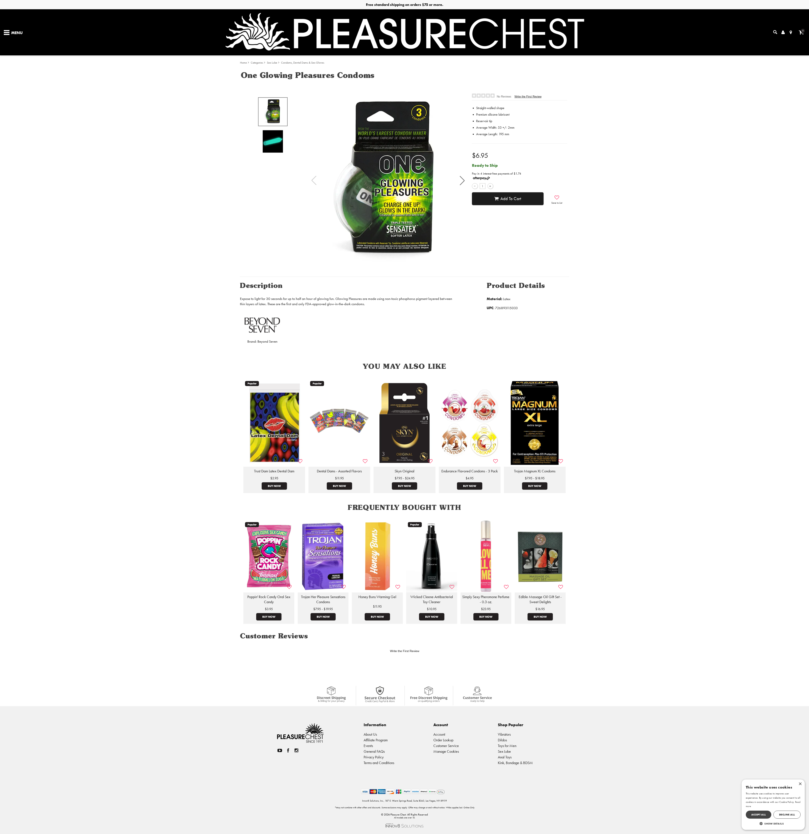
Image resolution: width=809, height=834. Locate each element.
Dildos (502, 740)
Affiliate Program (376, 740)
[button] (462, 180)
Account (439, 734)
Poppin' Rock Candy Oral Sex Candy (268, 599)
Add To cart (510, 198)
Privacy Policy (374, 757)
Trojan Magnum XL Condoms (534, 471)
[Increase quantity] (490, 186)
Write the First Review (527, 96)
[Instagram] (296, 750)
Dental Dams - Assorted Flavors (339, 471)
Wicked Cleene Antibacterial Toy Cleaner (431, 599)
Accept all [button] (758, 814)
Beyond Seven (267, 341)
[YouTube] (279, 750)
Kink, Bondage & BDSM (515, 762)
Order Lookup (443, 740)
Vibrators (504, 734)
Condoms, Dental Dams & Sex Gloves (302, 62)
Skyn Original (404, 471)
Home (243, 62)
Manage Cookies (446, 751)
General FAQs (374, 751)
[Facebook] (288, 750)
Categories (257, 62)
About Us (370, 734)
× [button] (800, 784)
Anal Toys (505, 757)
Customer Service (446, 745)
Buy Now (274, 486)
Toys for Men (507, 745)
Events (368, 745)
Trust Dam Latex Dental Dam (274, 471)
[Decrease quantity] (475, 186)
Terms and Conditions (379, 762)
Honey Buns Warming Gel (377, 597)
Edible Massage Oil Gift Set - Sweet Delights (540, 599)
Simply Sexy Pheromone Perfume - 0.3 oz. (485, 599)
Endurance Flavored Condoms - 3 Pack (469, 471)
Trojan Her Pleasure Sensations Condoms (323, 599)
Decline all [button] (787, 814)
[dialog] (773, 804)
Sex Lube (272, 62)
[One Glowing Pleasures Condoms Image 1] (388, 180)
